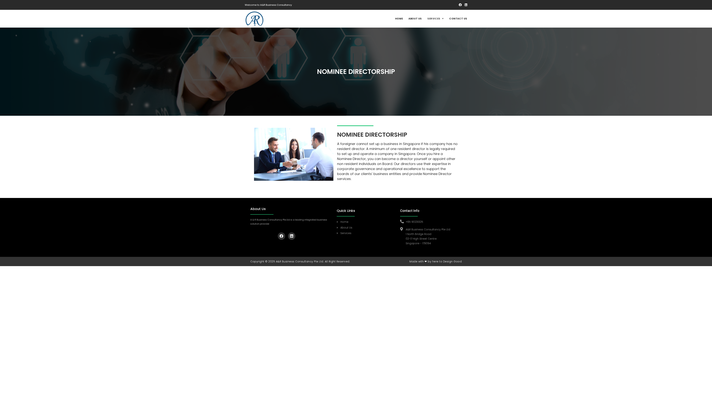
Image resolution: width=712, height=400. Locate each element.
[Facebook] (281, 236)
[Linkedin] (291, 236)
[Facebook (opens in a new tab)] (461, 5)
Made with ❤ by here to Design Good (435, 261)
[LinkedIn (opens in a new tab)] (465, 5)
